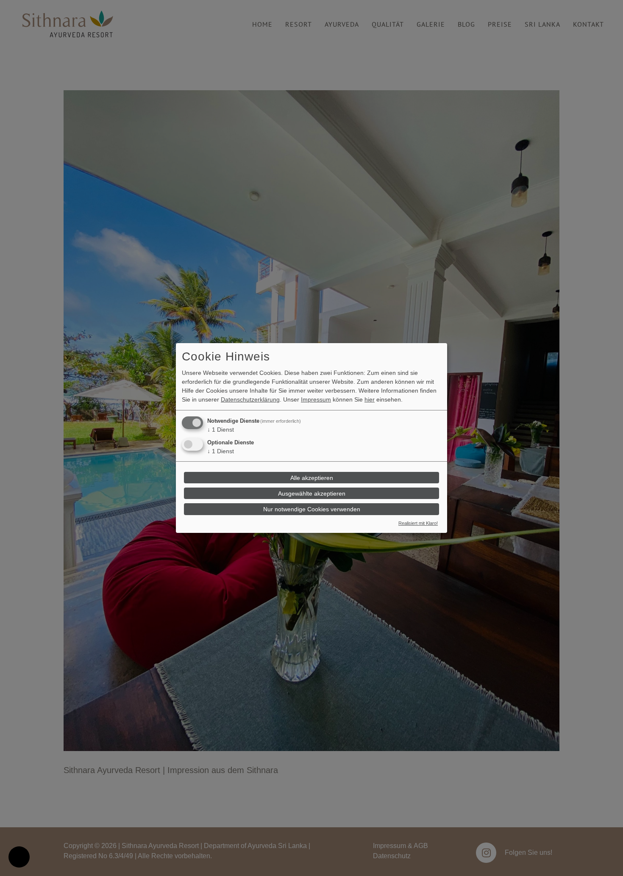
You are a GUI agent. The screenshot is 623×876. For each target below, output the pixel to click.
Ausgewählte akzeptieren (311, 493)
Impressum (316, 399)
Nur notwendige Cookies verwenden (311, 509)
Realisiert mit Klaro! (418, 523)
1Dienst (220, 429)
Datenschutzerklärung (250, 399)
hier (369, 399)
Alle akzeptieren (311, 477)
